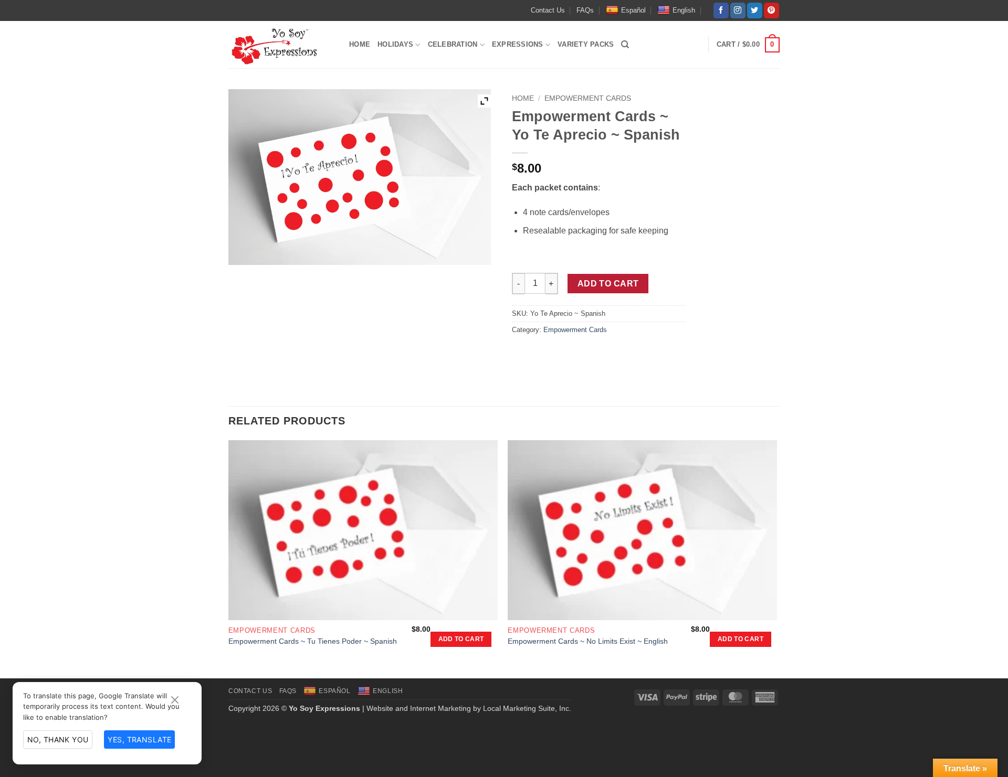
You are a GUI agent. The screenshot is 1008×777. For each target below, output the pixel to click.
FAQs (585, 10)
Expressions (517, 44)
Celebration (453, 44)
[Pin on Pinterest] (578, 353)
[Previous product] (771, 96)
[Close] (175, 700)
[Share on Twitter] (540, 353)
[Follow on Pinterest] (771, 10)
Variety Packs (586, 44)
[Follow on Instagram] (738, 10)
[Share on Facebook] (521, 353)
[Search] (625, 45)
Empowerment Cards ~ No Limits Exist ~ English (588, 641)
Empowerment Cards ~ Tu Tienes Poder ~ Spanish (312, 641)
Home (359, 44)
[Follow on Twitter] (754, 10)
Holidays (395, 44)
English (684, 10)
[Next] (776, 558)
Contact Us (548, 10)
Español (633, 10)
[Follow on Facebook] (721, 10)
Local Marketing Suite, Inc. (527, 708)
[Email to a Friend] (559, 353)
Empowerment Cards (587, 98)
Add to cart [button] (461, 639)
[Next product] (754, 96)
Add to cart (608, 283)
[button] (684, 44)
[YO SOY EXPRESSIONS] (280, 47)
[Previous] (229, 558)
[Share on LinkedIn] (597, 353)
